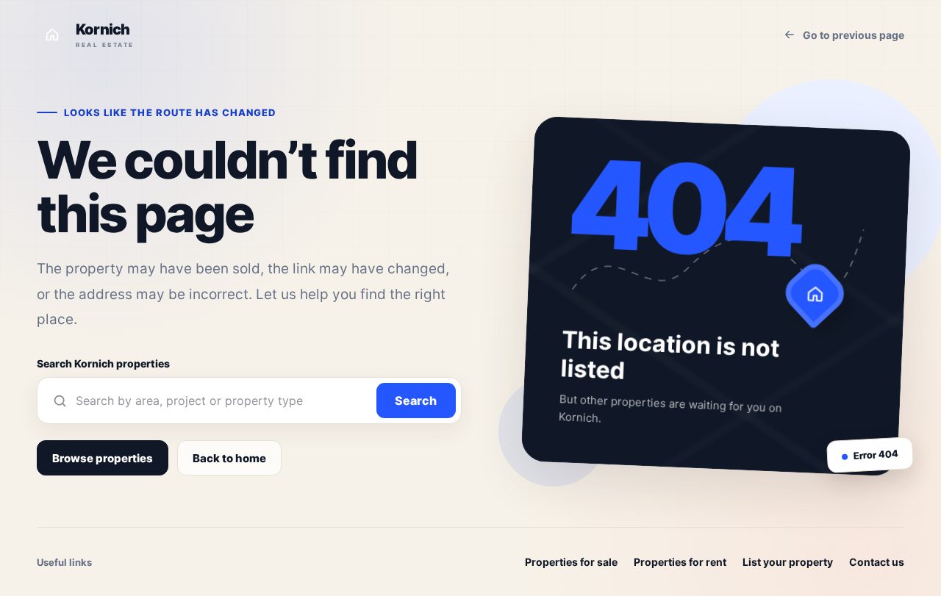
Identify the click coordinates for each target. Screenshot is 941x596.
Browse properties (102, 458)
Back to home (229, 458)
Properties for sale (571, 562)
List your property (788, 562)
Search (416, 400)
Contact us (876, 562)
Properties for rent (680, 562)
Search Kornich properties (103, 363)
